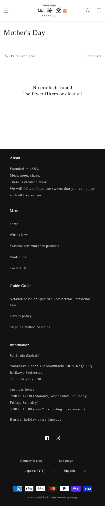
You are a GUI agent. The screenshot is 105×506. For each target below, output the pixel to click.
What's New (19, 235)
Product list (18, 257)
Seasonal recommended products (34, 246)
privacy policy (21, 316)
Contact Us (18, 268)
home (14, 224)
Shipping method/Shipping (30, 327)
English (69, 470)
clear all (74, 93)
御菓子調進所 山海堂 (46, 497)
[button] (6, 10)
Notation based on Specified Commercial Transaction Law (50, 302)
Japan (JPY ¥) (34, 470)
